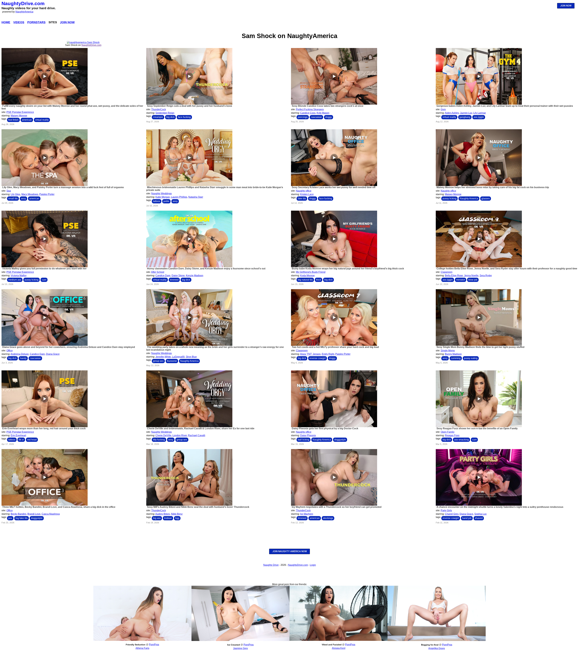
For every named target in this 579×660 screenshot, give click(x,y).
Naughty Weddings (161, 193)
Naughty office (303, 190)
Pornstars (36, 22)
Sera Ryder (486, 275)
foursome (172, 361)
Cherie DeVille (163, 435)
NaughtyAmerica (24, 11)
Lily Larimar (479, 113)
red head (32, 439)
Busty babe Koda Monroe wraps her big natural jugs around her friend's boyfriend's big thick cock (348, 268)
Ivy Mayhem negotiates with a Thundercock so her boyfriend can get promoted (336, 507)
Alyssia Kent (338, 648)
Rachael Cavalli (196, 435)
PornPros (154, 644)
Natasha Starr (195, 197)
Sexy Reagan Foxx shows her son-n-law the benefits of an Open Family (477, 428)
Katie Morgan (162, 197)
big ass (157, 518)
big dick (170, 117)
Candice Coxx (307, 113)
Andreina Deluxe (20, 354)
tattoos (156, 201)
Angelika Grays (436, 648)
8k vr (21, 439)
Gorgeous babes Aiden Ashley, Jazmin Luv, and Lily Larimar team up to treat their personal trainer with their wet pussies (505, 106)
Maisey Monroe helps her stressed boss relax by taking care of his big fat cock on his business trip (493, 187)
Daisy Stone (178, 275)
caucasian (316, 117)
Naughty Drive (271, 565)
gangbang (464, 117)
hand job (466, 518)
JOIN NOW (565, 5)
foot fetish (13, 120)
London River (179, 435)
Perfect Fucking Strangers (310, 109)
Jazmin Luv (466, 113)
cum (44, 279)
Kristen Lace (307, 194)
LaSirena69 (178, 356)
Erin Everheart (18, 435)
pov (10, 518)
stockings (328, 518)
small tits (13, 198)
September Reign (164, 113)
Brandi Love (33, 514)
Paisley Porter (46, 194)
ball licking (303, 439)
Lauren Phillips (179, 197)
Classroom (446, 272)
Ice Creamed (233, 645)
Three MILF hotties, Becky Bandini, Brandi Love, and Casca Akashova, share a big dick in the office (58, 507)
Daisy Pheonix (308, 435)
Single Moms (448, 350)
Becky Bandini (18, 514)
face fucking (184, 117)
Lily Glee (15, 194)
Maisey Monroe (19, 115)
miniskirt (460, 279)
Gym (443, 109)
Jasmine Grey (240, 648)
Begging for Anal (429, 645)
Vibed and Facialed (332, 644)
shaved (479, 518)
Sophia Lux (480, 514)
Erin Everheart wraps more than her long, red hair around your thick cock (44, 428)
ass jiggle (479, 117)
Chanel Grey (451, 514)
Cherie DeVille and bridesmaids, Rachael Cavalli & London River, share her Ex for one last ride (200, 428)
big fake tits (22, 518)
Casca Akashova (51, 514)
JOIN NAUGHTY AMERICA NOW (289, 551)
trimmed (174, 279)
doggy (328, 117)
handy (23, 358)
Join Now (67, 22)
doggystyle (340, 439)
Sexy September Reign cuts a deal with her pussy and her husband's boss (189, 106)
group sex (158, 361)
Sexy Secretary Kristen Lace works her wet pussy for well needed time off (333, 187)
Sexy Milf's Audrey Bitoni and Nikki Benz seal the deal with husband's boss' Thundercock (198, 507)
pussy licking (449, 198)
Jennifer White (163, 356)
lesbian (168, 518)
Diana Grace (53, 354)
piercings (303, 117)
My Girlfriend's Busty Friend (310, 272)
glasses (485, 198)
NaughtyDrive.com (23, 3)
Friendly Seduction (135, 644)
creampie (158, 117)
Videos (18, 22)
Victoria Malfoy (19, 275)
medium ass (14, 279)
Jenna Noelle (471, 275)
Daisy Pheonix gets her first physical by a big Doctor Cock (325, 428)
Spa (8, 190)
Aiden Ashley (452, 113)
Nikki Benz (177, 514)
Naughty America (469, 198)
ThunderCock (158, 109)
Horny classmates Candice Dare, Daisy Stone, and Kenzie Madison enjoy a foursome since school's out (206, 268)
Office (9, 350)
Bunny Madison (453, 354)
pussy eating (471, 358)
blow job (472, 279)
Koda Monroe (307, 275)
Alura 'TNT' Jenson (310, 354)
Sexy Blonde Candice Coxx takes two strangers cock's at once (327, 106)
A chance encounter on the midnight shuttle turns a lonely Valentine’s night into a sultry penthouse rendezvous (500, 507)
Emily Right (328, 354)
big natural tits (305, 279)
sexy (23, 198)
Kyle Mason (323, 113)
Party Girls (446, 510)
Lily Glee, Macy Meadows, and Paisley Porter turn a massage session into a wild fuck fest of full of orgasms (63, 187)
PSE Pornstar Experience (20, 112)
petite (166, 201)
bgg (177, 518)
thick (318, 279)
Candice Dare (162, 275)
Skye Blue (191, 356)
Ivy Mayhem (306, 514)
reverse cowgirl (317, 358)
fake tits (302, 198)
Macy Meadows (29, 194)
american (27, 120)
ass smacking (461, 439)
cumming (456, 358)
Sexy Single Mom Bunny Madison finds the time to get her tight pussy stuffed (480, 347)
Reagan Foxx (452, 435)
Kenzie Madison (194, 275)
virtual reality (42, 120)
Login (313, 565)
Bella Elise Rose (454, 275)
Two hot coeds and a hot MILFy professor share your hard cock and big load (335, 347)
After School (157, 272)
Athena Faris (142, 648)
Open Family (447, 432)
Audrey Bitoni (162, 514)
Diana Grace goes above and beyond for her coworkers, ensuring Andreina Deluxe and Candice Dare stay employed (68, 347)
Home (6, 22)
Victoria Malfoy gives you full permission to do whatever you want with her (44, 268)
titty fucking (159, 439)
